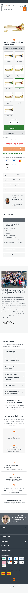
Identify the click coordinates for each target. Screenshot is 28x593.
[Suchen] (25, 9)
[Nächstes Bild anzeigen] (23, 27)
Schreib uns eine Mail (18, 205)
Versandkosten (15, 588)
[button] (14, 352)
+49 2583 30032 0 (18, 202)
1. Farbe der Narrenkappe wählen (13, 48)
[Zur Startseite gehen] (10, 5)
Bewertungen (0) (8, 254)
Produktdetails (8, 220)
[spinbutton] (14, 122)
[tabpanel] (14, 232)
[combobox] (12, 9)
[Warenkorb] (25, 5)
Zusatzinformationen (9, 249)
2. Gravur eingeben (9, 133)
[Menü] (2, 5)
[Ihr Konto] (19, 5)
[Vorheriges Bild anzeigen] (4, 27)
